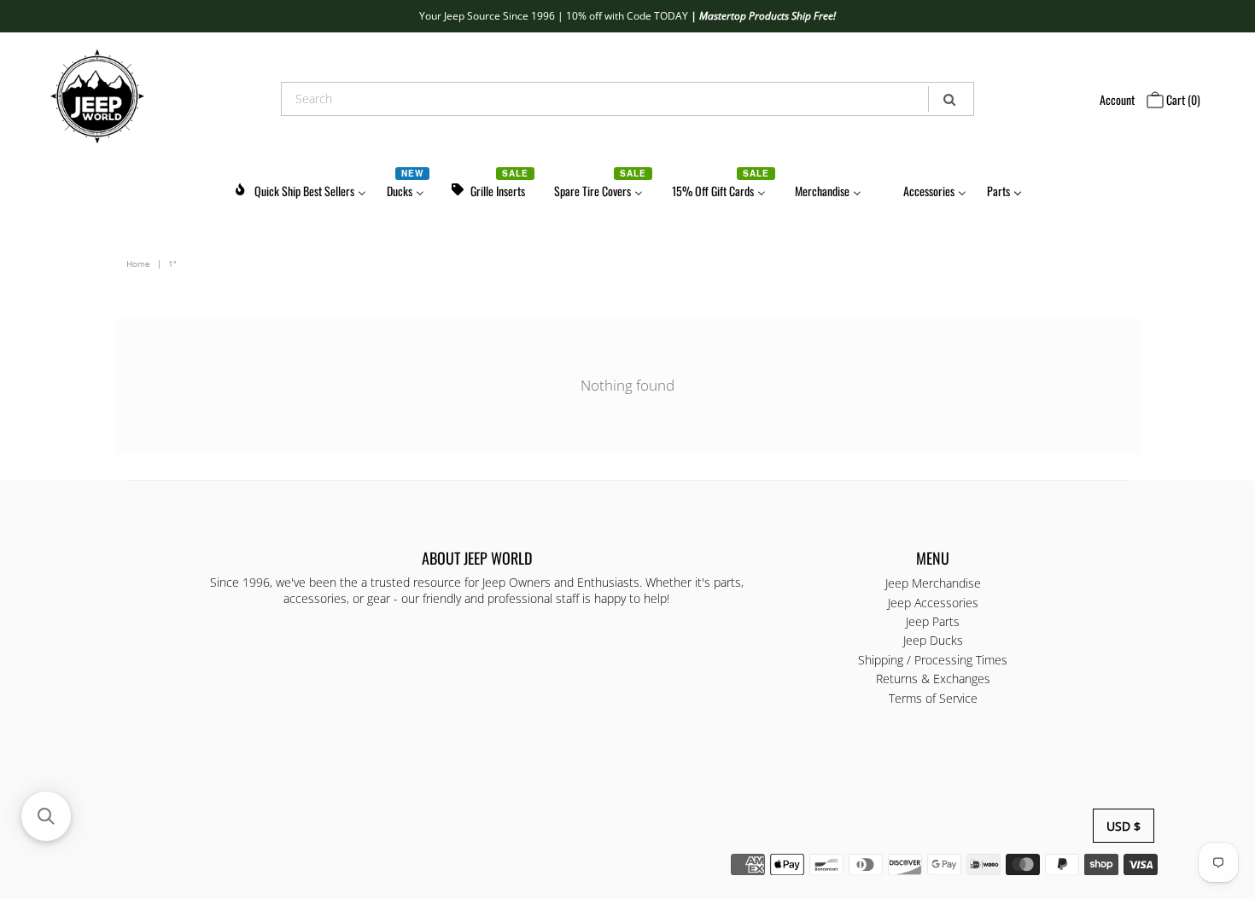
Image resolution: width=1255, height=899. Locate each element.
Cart (1182, 99)
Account (1117, 99)
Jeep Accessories (933, 602)
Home (138, 264)
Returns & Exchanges (933, 678)
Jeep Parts (933, 621)
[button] (46, 816)
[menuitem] (299, 188)
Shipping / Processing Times (932, 660)
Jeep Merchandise (933, 583)
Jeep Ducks (933, 640)
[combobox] (627, 99)
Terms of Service (933, 698)
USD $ (1123, 826)
